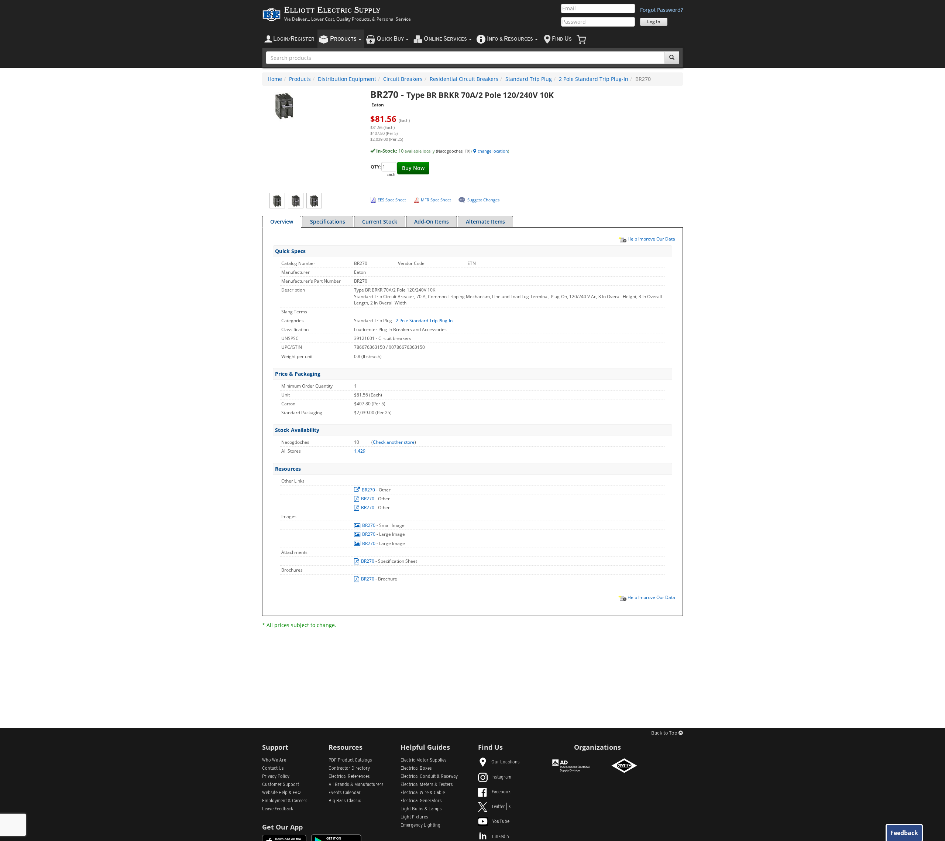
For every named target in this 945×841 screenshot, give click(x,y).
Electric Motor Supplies (424, 760)
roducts (344, 39)
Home (275, 78)
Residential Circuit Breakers (464, 78)
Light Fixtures (414, 817)
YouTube (500, 822)
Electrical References (349, 776)
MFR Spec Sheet (436, 199)
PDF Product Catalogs (350, 760)
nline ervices (446, 39)
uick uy (391, 39)
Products (300, 78)
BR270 (368, 490)
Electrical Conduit (429, 776)
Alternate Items (485, 221)
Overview (281, 221)
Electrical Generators (421, 801)
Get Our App (282, 827)
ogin (294, 39)
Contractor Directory (349, 768)
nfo (510, 39)
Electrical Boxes (416, 768)
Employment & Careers (284, 801)
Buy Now (413, 167)
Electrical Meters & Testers (427, 785)
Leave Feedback (277, 809)
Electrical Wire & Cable (423, 793)
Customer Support (280, 785)
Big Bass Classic (345, 801)
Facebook (501, 792)
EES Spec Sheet (392, 199)
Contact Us (273, 768)
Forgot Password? (661, 9)
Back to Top (664, 733)
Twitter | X (501, 807)
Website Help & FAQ (281, 793)
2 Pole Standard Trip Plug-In (593, 78)
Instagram (501, 777)
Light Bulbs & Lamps (421, 809)
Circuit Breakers (403, 78)
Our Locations (505, 762)
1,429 (359, 451)
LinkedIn (500, 837)
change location (492, 151)
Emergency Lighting (420, 825)
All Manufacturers (356, 785)
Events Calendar (345, 793)
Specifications (327, 221)
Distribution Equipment (347, 78)
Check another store (394, 442)
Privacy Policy (275, 776)
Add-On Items (431, 221)
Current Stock (379, 221)
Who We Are (274, 760)
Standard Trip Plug (528, 78)
